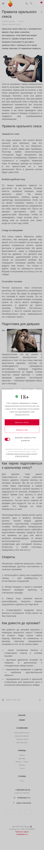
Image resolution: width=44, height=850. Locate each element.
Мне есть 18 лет (22, 422)
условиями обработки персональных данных (21, 454)
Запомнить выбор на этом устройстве (25, 439)
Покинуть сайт (22, 430)
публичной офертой (22, 456)
